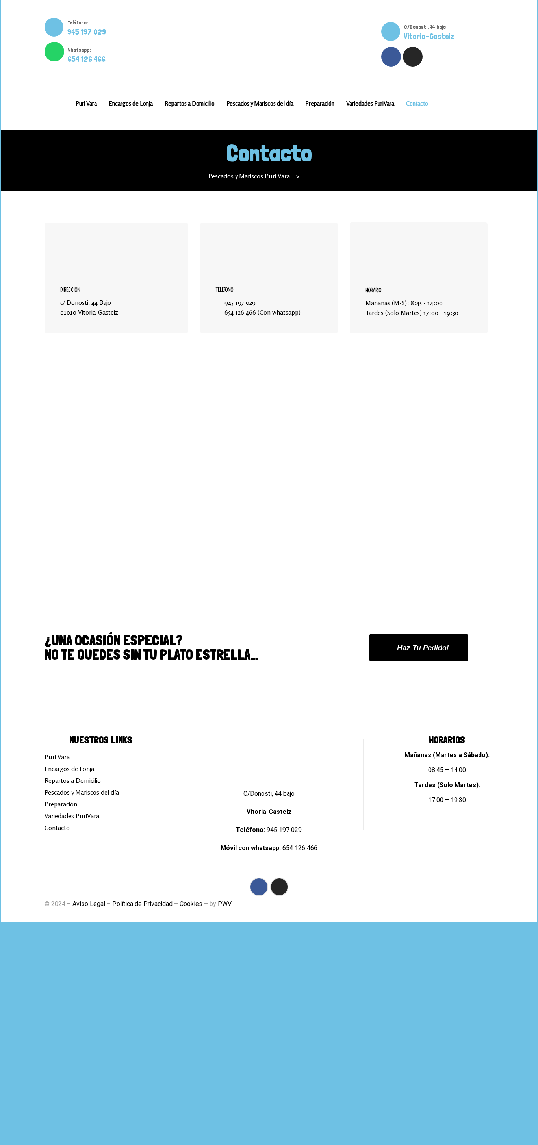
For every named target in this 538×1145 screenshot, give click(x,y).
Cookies (191, 904)
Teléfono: (77, 22)
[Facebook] (391, 57)
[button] (418, 647)
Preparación (61, 804)
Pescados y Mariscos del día (82, 792)
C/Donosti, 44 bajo (425, 27)
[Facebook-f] (259, 887)
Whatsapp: (79, 49)
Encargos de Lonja (69, 769)
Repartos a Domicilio (73, 780)
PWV (225, 904)
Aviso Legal (88, 904)
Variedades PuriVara (72, 816)
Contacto (57, 828)
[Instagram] (413, 57)
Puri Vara (57, 757)
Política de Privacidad (142, 904)
